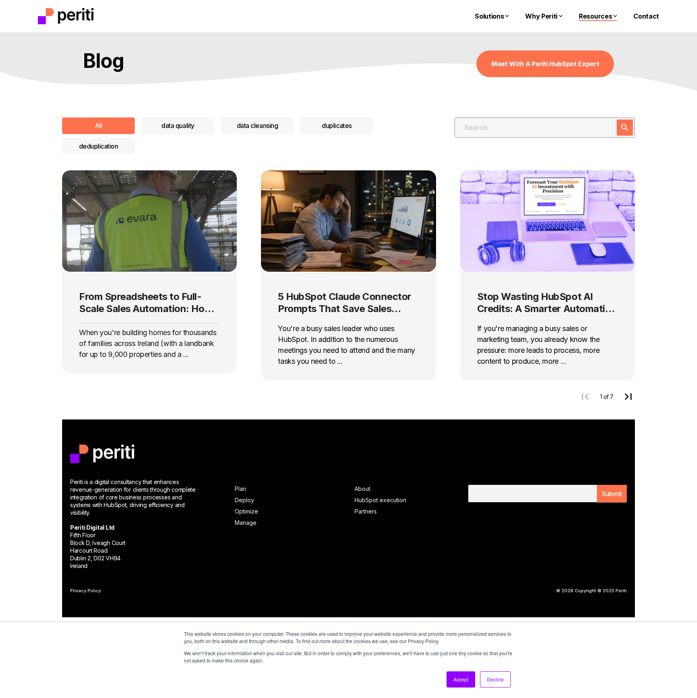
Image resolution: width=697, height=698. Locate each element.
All (98, 126)
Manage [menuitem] (246, 522)
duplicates (336, 126)
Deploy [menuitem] (244, 500)
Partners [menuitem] (366, 511)
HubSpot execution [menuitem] (380, 500)
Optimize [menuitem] (246, 511)
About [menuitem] (362, 488)
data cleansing (257, 126)
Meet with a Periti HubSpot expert (545, 64)
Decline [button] (495, 679)
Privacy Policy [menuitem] (85, 590)
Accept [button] (460, 679)
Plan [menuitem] (240, 488)
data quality (177, 126)
